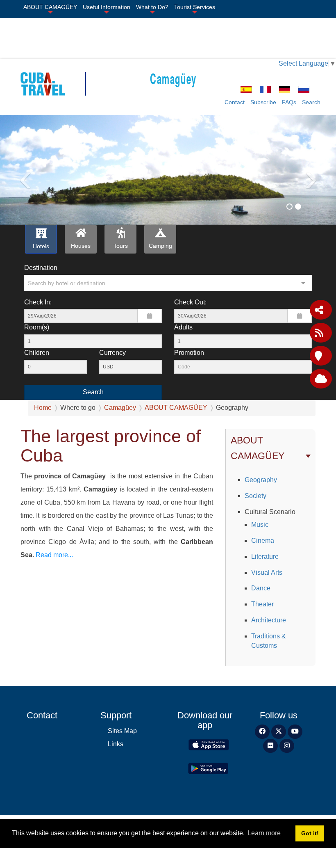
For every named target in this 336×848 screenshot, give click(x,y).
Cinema (262, 540)
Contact (235, 102)
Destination (40, 267)
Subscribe (263, 102)
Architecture (268, 620)
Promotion (189, 352)
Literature (265, 556)
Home (43, 407)
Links (115, 744)
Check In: (38, 302)
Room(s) (36, 327)
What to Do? (152, 7)
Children (36, 352)
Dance (260, 588)
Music (259, 524)
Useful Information (106, 7)
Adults (183, 327)
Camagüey (173, 78)
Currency (112, 352)
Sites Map (122, 730)
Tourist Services (194, 7)
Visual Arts (266, 572)
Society (255, 495)
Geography (261, 479)
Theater (262, 604)
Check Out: (190, 302)
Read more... (54, 554)
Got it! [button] (310, 833)
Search (311, 102)
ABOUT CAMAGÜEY (50, 7)
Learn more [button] (264, 833)
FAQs (289, 102)
